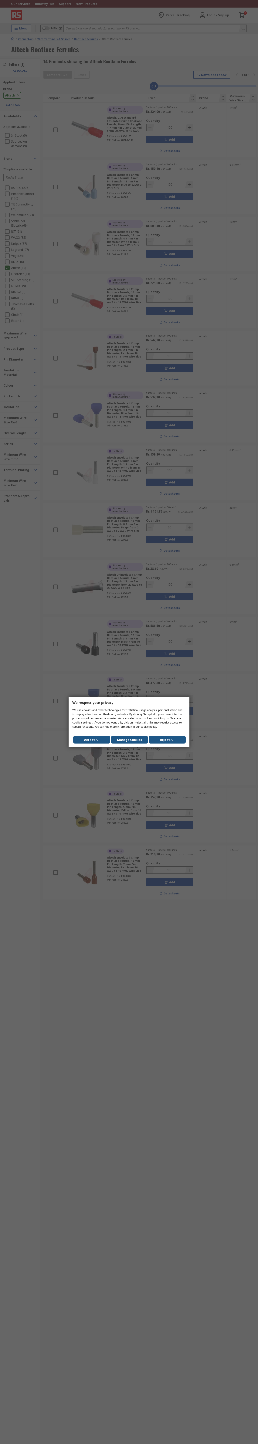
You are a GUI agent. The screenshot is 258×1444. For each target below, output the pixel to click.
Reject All (167, 740)
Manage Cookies (129, 740)
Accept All (92, 740)
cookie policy (148, 726)
